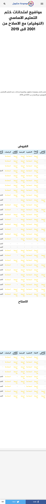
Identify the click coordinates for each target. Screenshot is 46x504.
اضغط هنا (36, 157)
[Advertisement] (23, 56)
